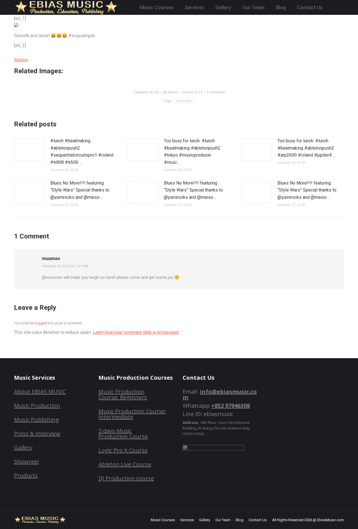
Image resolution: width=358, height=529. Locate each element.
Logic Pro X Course (123, 450)
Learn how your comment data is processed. (136, 332)
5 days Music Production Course (123, 433)
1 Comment (215, 92)
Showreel (26, 461)
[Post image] (29, 150)
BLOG (154, 92)
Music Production (37, 405)
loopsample (184, 100)
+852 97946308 (230, 405)
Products (26, 475)
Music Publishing (36, 419)
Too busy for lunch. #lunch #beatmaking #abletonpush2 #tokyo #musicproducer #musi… (192, 151)
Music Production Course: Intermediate (132, 414)
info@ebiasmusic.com (220, 394)
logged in (42, 323)
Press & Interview (37, 433)
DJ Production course (126, 478)
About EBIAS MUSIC (40, 391)
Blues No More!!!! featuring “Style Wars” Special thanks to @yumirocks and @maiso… (79, 190)
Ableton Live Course (124, 464)
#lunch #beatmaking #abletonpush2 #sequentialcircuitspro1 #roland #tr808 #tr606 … (81, 151)
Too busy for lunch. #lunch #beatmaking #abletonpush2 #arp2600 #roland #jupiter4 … (306, 148)
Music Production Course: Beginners (122, 394)
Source (21, 59)
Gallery (23, 447)
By (170, 92)
